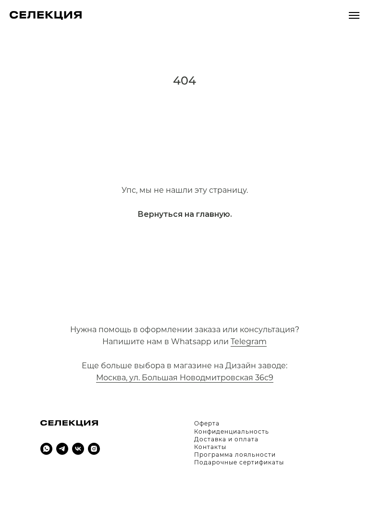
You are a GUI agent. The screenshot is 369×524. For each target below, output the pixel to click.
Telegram (249, 341)
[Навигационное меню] (354, 15)
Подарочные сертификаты (239, 462)
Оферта (207, 423)
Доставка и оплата (226, 439)
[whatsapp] (46, 449)
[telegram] (62, 449)
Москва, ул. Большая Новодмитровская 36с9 (184, 377)
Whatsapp (191, 341)
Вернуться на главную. (184, 214)
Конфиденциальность (231, 431)
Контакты (210, 446)
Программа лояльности (235, 454)
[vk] (78, 449)
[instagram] (94, 449)
